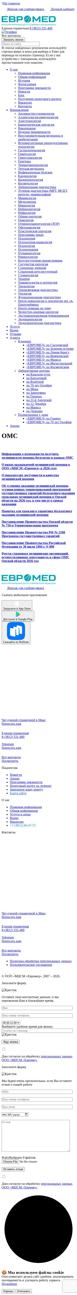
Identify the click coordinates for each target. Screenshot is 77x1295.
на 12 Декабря (36, 403)
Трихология (26, 286)
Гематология (27, 154)
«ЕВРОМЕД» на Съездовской (47, 345)
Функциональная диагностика (39, 297)
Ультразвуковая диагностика (38, 290)
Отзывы (15, 334)
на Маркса (33, 407)
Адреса (15, 337)
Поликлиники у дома (33, 414)
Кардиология (27, 176)
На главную (11, 3)
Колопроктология (30, 179)
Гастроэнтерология (31, 150)
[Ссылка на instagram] (8, 13)
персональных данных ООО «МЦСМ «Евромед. (37, 1058)
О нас (14, 69)
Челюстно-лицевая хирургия (38, 312)
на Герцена (34, 396)
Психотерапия (28, 249)
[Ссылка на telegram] (13, 972)
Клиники (24, 341)
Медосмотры (27, 201)
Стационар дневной (32, 268)
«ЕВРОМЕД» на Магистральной (49, 363)
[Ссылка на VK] (4, 13)
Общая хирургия (29, 216)
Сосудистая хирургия (33, 264)
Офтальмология (29, 227)
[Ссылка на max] (16, 972)
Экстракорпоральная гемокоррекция (43, 315)
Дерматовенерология (33, 165)
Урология (24, 293)
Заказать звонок (13, 39)
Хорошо (8, 1291)
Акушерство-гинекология (36, 113)
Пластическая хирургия (34, 231)
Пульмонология (29, 253)
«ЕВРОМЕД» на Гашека (43, 418)
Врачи (14, 330)
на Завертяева (36, 392)
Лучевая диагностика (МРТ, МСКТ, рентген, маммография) (43, 192)
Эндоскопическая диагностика (39, 323)
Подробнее (9, 1284)
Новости (24, 91)
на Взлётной (35, 381)
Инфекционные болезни (35, 172)
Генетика (24, 161)
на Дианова (34, 411)
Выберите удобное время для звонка (27, 1026)
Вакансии (25, 102)
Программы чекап (31, 235)
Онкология (25, 220)
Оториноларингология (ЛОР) (39, 223)
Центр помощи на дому (34, 308)
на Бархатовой (36, 378)
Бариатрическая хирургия (36, 124)
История (24, 80)
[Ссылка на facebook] (13, 13)
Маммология (27, 198)
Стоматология (28, 275)
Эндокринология (30, 319)
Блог (21, 95)
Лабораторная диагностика (37, 187)
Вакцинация (27, 128)
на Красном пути (38, 374)
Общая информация (32, 77)
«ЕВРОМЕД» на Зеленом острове (50, 348)
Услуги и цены (20, 814)
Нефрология (26, 212)
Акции (15, 426)
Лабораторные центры (34, 370)
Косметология (28, 183)
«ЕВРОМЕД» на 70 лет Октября (48, 422)
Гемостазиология (30, 157)
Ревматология (28, 257)
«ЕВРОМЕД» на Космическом (47, 367)
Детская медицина (31, 168)
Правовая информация (34, 73)
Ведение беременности (34, 132)
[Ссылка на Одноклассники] (8, 972)
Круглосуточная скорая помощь (40, 260)
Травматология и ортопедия (37, 282)
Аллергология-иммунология (38, 117)
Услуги (15, 326)
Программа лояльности (34, 88)
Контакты (25, 106)
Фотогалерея (27, 84)
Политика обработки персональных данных (41, 961)
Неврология (26, 205)
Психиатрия (26, 238)
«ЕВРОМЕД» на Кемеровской (47, 356)
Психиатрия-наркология (35, 242)
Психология (26, 246)
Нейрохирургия (29, 209)
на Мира (32, 389)
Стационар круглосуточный (37, 271)
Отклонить (23, 1291)
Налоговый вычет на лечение (30, 785)
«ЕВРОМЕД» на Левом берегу (47, 352)
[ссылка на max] (16, 13)
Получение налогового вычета (39, 99)
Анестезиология (29, 121)
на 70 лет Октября (39, 385)
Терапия (24, 279)
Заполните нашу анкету (26, 789)
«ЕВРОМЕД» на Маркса (43, 359)
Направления (19, 110)
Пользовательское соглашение (31, 964)
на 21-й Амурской (39, 400)
